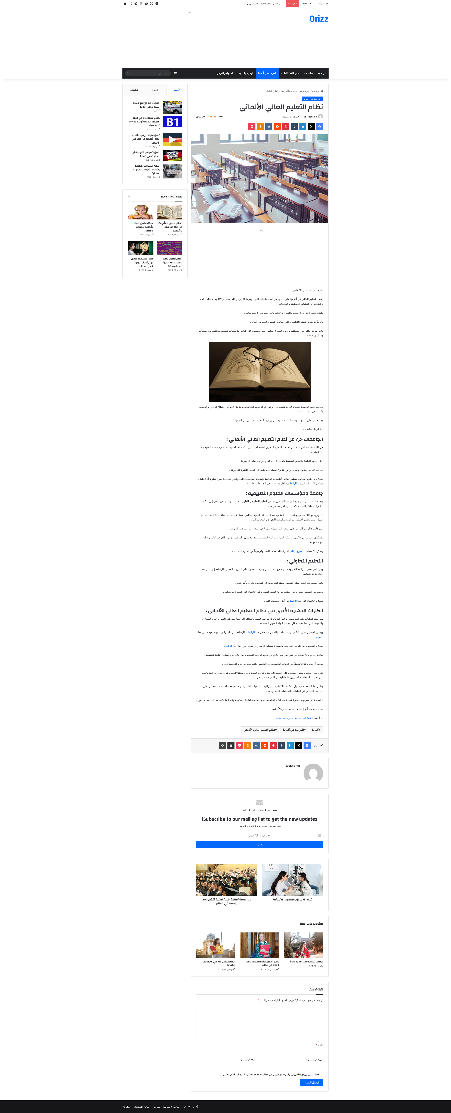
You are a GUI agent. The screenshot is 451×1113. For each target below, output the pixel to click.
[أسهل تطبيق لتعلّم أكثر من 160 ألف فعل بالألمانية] (169, 212)
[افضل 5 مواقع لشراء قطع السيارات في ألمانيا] (172, 155)
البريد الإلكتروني (314, 1059)
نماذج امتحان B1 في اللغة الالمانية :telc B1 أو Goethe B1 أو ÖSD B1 (144, 122)
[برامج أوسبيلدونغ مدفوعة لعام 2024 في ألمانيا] (259, 945)
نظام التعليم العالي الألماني (259, 729)
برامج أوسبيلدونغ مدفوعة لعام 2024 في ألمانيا (262, 963)
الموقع (319, 636)
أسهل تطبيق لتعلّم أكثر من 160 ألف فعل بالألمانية (170, 227)
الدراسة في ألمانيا (267, 73)
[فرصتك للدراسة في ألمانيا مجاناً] (303, 945)
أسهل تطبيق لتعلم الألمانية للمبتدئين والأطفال (262, 3)
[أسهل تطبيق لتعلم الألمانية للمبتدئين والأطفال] (140, 212)
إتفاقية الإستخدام (142, 1106)
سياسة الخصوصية (171, 1106)
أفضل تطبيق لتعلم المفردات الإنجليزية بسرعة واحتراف (172, 262)
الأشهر (177, 89)
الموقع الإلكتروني (249, 1059)
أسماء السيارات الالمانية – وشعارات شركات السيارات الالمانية (146, 170)
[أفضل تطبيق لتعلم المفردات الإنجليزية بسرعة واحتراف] (169, 248)
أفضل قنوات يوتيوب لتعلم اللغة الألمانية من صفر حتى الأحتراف (146, 139)
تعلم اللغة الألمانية (290, 73)
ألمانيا (315, 729)
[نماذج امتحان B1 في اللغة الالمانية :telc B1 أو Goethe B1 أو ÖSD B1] (172, 121)
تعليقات (133, 89)
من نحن (156, 1106)
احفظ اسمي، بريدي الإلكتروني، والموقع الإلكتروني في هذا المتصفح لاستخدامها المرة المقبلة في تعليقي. (271, 1074)
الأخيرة (155, 89)
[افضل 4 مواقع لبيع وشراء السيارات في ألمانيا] (172, 107)
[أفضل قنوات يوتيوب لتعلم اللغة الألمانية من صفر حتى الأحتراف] (172, 139)
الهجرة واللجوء (246, 73)
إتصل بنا (127, 1106)
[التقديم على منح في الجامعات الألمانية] (215, 945)
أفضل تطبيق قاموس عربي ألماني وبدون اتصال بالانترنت (142, 262)
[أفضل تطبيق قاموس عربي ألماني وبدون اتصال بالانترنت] (140, 248)
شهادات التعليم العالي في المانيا (294, 718)
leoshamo (312, 116)
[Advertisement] (190, 39)
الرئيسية (322, 73)
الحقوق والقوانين (225, 73)
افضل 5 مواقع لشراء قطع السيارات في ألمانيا (146, 154)
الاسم (319, 1044)
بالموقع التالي (297, 551)
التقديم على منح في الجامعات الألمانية (219, 963)
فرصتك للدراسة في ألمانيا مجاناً (306, 961)
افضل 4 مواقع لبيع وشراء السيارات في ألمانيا (146, 105)
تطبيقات (308, 73)
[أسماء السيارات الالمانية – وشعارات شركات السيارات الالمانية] (172, 171)
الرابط (293, 483)
